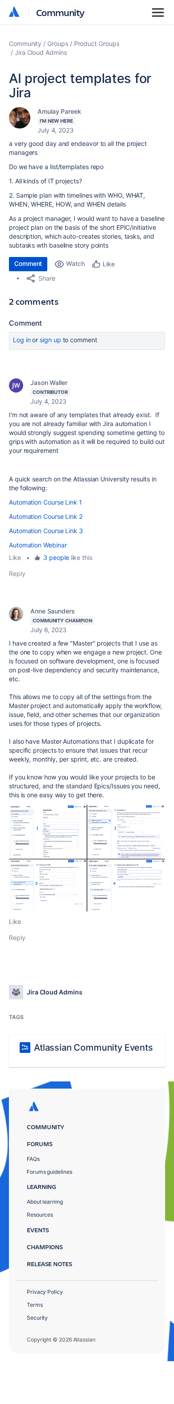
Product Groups (97, 43)
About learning (45, 1201)
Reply (17, 573)
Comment (28, 263)
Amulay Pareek (59, 111)
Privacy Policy (45, 1291)
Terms (35, 1304)
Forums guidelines (49, 1171)
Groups (57, 43)
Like (15, 557)
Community (60, 12)
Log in (22, 340)
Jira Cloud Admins (41, 52)
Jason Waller (48, 382)
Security (37, 1317)
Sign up (50, 340)
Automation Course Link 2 (46, 516)
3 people (56, 557)
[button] (87, 858)
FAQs (33, 1159)
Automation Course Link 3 (46, 530)
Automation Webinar (38, 545)
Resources (40, 1214)
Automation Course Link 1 (45, 502)
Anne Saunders (52, 611)
